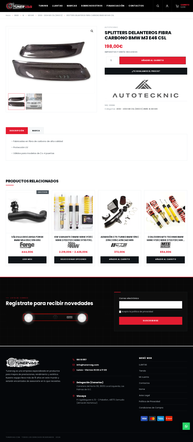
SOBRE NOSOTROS (92, 5)
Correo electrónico (129, 298)
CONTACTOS (136, 5)
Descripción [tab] (17, 130)
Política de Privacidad (149, 401)
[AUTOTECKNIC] (146, 89)
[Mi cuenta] (167, 6)
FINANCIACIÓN (115, 5)
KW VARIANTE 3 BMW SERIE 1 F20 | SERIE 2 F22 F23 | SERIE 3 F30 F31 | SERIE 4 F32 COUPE (73, 240)
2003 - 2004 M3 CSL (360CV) (50, 15)
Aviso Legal (144, 395)
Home (142, 389)
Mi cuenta (144, 377)
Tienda (142, 370)
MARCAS (72, 5)
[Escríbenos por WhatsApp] (186, 426)
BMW (16, 15)
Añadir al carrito (152, 60)
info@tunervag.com (88, 364)
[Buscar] (157, 6)
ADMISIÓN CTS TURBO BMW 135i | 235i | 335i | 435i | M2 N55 (119, 238)
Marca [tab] (36, 130)
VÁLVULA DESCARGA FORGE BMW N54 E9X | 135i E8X (27, 238)
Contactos (144, 383)
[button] (92, 31)
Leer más (27, 259)
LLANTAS (57, 5)
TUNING (43, 5)
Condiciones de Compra (151, 407)
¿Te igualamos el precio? (146, 71)
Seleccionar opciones (73, 259)
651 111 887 (82, 359)
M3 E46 (31, 15)
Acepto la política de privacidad (137, 311)
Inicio (8, 15)
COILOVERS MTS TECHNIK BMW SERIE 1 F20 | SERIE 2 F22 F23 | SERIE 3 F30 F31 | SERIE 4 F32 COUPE (166, 240)
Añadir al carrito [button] (119, 259)
